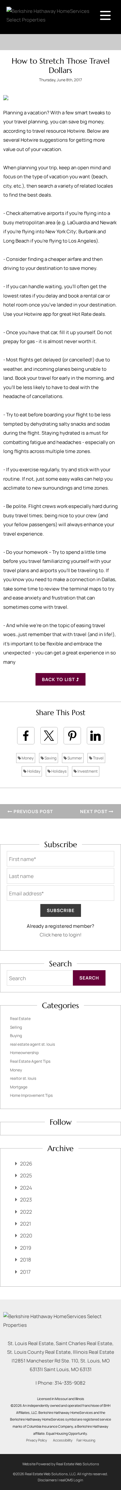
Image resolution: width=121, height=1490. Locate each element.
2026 (26, 1163)
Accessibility (63, 1440)
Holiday (33, 771)
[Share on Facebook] (26, 735)
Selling (16, 1027)
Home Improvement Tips (31, 1095)
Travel (98, 758)
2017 (25, 1271)
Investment (87, 771)
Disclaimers (47, 1479)
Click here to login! (61, 934)
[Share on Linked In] (95, 735)
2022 (26, 1211)
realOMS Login (71, 1479)
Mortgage (18, 1087)
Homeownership (24, 1052)
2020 (26, 1235)
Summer (74, 758)
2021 (25, 1223)
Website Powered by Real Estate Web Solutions (60, 1463)
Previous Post (32, 811)
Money (27, 758)
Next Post (94, 811)
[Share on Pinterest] (72, 735)
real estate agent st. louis (32, 1044)
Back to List (59, 679)
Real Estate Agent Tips (30, 1061)
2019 (25, 1247)
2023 (26, 1199)
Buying (16, 1035)
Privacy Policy (36, 1440)
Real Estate (20, 1018)
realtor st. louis (23, 1078)
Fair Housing (85, 1440)
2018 (25, 1259)
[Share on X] (49, 735)
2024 (26, 1187)
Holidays (58, 771)
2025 (26, 1175)
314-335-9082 (70, 1382)
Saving (50, 758)
